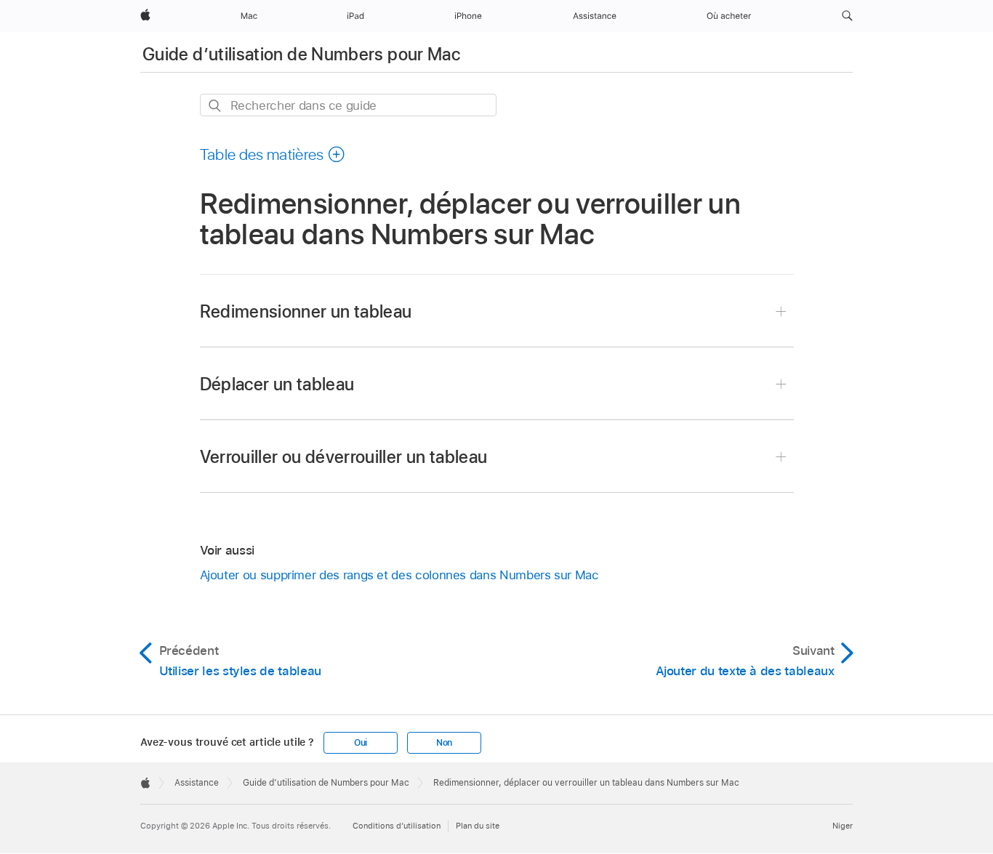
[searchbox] (348, 105)
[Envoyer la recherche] (215, 105)
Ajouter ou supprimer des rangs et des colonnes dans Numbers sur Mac (399, 575)
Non (444, 743)
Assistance (196, 783)
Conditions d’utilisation (397, 826)
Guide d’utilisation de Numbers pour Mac (301, 54)
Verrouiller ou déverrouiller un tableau (344, 456)
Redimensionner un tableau (306, 311)
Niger (842, 826)
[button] (847, 16)
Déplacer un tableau (277, 384)
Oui (360, 743)
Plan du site (477, 826)
